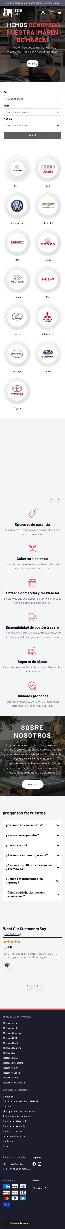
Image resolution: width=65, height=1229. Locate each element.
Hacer (7, 105)
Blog (5, 1146)
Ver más (32, 784)
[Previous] (51, 499)
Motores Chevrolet (13, 1033)
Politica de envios (12, 1131)
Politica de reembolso (14, 1126)
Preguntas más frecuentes (17, 1116)
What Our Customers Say (24, 928)
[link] (17, 171)
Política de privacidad (14, 1121)
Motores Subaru (11, 1072)
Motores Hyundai (12, 1047)
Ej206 (8, 947)
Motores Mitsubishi (13, 1062)
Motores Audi (10, 1028)
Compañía (8, 1096)
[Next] (58, 499)
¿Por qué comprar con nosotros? (20, 1111)
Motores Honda (11, 1043)
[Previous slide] (27, 986)
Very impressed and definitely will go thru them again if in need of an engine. (30, 955)
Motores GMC (10, 1038)
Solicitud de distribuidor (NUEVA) (20, 1101)
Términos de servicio (14, 1136)
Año (6, 92)
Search (32, 135)
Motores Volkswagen (14, 1082)
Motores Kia (9, 1052)
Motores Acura (11, 1023)
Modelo (8, 118)
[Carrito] (51, 12)
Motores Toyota (11, 1077)
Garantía (7, 1106)
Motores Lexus (10, 1057)
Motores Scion (10, 1067)
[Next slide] (37, 986)
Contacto (8, 1141)
